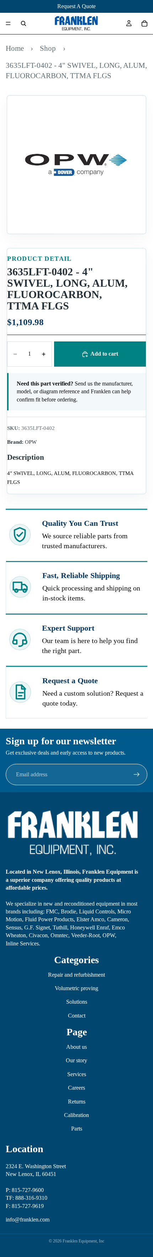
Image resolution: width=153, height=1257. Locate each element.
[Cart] (144, 23)
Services (76, 1074)
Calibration (76, 1115)
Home (15, 48)
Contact (76, 1016)
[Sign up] (136, 774)
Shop (48, 48)
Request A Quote (76, 6)
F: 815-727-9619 (25, 1206)
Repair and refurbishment (76, 975)
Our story (76, 1060)
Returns (76, 1102)
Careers (76, 1088)
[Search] (23, 23)
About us (76, 1047)
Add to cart (104, 354)
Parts (76, 1129)
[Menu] (8, 23)
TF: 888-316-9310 (26, 1198)
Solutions (76, 1002)
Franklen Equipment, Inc (83, 1241)
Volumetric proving (76, 988)
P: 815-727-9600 (25, 1190)
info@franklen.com (27, 1219)
